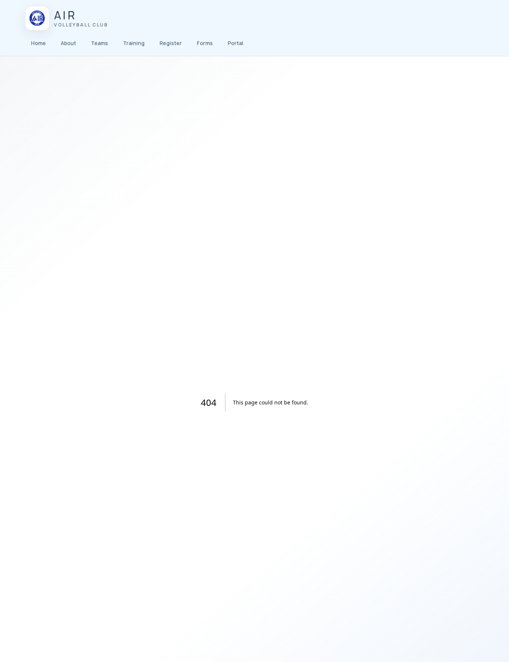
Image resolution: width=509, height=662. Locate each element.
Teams (99, 43)
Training (134, 43)
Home (38, 43)
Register (170, 43)
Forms (205, 43)
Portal (235, 43)
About (68, 43)
